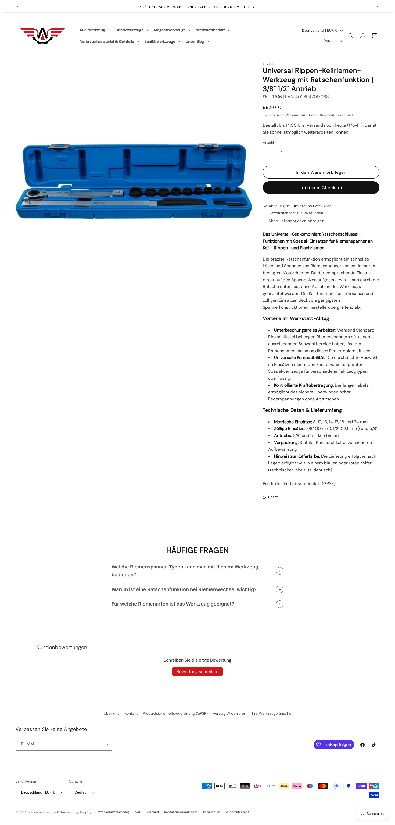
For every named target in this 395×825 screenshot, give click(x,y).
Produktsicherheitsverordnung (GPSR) (175, 713)
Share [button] (273, 497)
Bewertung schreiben (197, 671)
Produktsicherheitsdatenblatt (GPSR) (299, 483)
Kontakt (131, 713)
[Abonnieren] (106, 744)
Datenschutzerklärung (113, 812)
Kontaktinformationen (181, 812)
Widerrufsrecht (237, 812)
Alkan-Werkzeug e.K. (44, 812)
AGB (138, 812)
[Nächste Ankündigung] (377, 7)
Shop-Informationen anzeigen (296, 220)
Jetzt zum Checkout (321, 187)
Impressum (211, 812)
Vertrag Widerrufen (229, 713)
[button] (94, 29)
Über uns (111, 713)
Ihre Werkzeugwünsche (271, 713)
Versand (293, 115)
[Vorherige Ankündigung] (17, 7)
